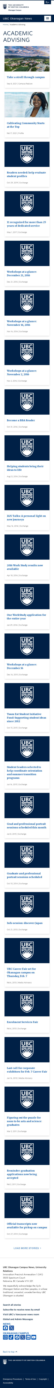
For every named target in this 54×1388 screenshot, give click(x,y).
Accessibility (8, 1383)
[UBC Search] (47, 3)
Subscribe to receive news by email (21, 1309)
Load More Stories (26, 1248)
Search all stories (12, 1305)
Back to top (9, 1352)
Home (5, 25)
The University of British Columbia (20, 6)
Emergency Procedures (12, 1379)
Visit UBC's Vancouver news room (21, 1314)
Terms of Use (30, 1379)
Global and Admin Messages (18, 1319)
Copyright (43, 1379)
